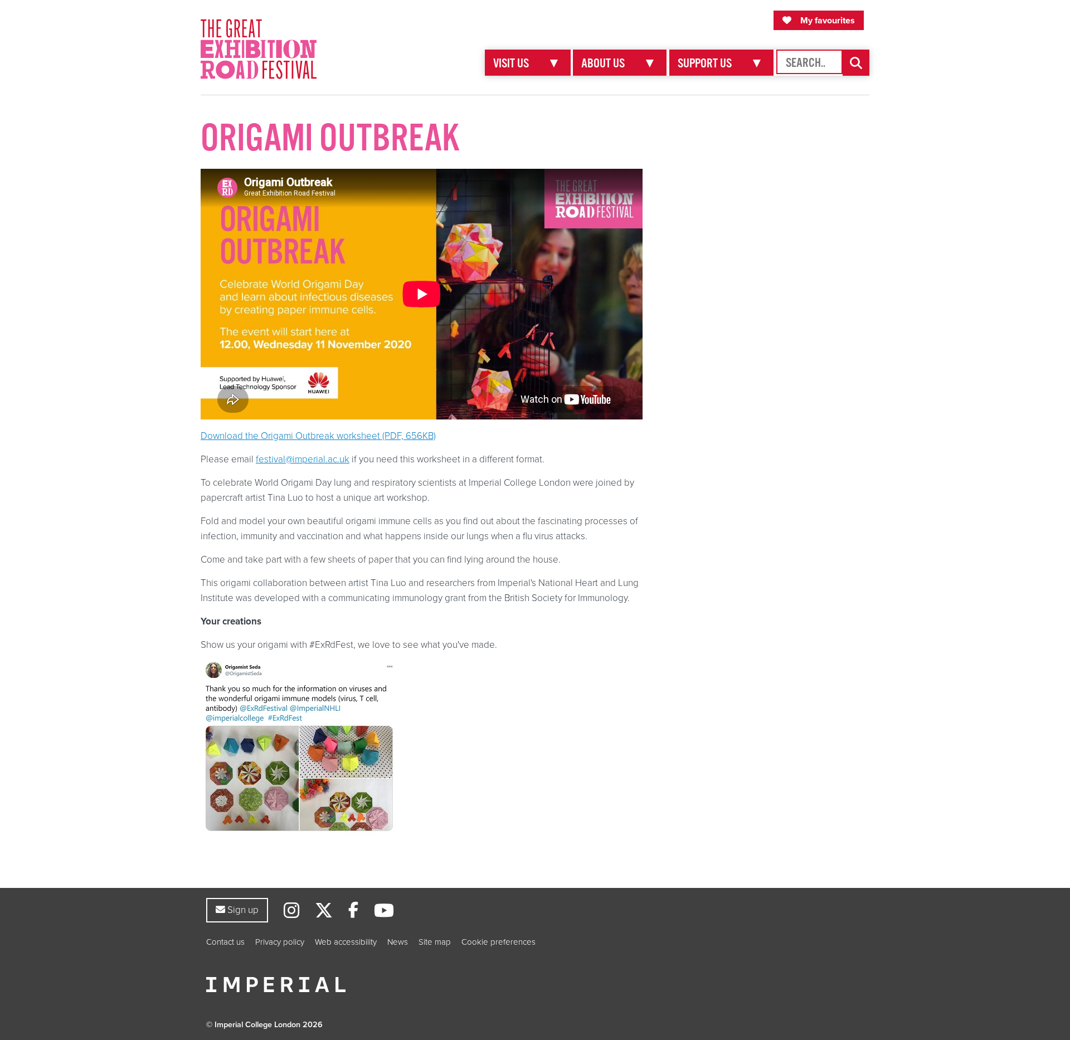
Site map (435, 942)
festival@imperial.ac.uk (302, 459)
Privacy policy (279, 942)
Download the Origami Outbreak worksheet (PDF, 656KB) (318, 436)
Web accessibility (346, 942)
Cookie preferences (498, 942)
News (397, 942)
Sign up (242, 909)
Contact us (225, 942)
